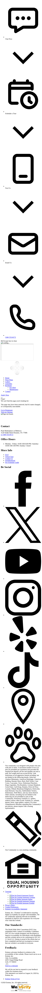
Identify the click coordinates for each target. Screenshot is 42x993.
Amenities (8, 384)
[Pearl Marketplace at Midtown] (11, 422)
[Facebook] (23, 506)
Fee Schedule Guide (12, 462)
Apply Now (5, 395)
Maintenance (13, 389)
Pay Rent (12, 387)
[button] (23, 762)
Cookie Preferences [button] (11, 907)
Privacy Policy (10, 905)
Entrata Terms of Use (12, 979)
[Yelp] (23, 651)
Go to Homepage (7, 410)
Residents (8, 386)
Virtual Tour (9, 457)
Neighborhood (10, 460)
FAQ (7, 455)
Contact (7, 391)
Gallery (7, 382)
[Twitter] (23, 542)
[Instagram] (23, 615)
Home (7, 378)
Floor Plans (9, 380)
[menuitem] (23, 378)
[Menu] (2, 397)
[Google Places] (23, 724)
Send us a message (11, 966)
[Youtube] (23, 579)
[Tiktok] (23, 688)
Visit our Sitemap (7, 412)
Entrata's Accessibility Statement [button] (16, 909)
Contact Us (9, 459)
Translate (8, 892)
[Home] (17, 374)
